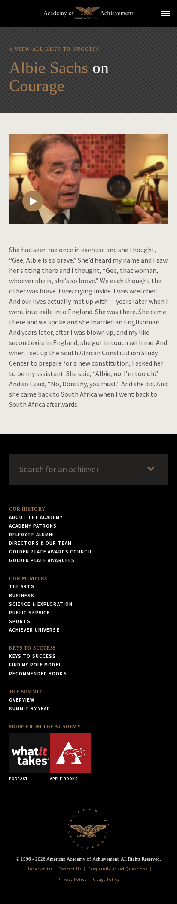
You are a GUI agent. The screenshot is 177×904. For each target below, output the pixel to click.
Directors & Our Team (40, 543)
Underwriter (39, 869)
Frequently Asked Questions (118, 869)
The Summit (25, 691)
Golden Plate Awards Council (50, 552)
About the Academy (36, 517)
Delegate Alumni (32, 534)
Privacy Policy (72, 879)
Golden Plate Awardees (42, 560)
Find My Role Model (35, 665)
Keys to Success (32, 648)
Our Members (28, 578)
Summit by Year (30, 708)
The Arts (22, 586)
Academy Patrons (33, 526)
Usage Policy (106, 879)
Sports (20, 621)
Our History (27, 509)
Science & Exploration (41, 604)
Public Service (29, 613)
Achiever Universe (34, 630)
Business (22, 595)
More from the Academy (45, 726)
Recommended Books (38, 674)
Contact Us (70, 869)
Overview (22, 700)
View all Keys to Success (57, 49)
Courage (36, 85)
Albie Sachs (48, 67)
